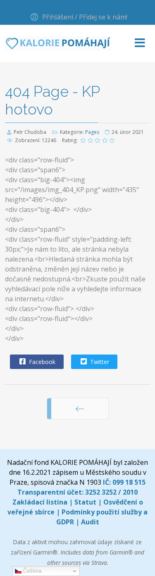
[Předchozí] (79, 408)
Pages (92, 132)
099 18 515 (128, 482)
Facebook (41, 362)
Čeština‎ (31, 571)
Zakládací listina (39, 502)
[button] (77, 16)
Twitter (98, 362)
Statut (85, 502)
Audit (90, 521)
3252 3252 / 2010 (111, 492)
